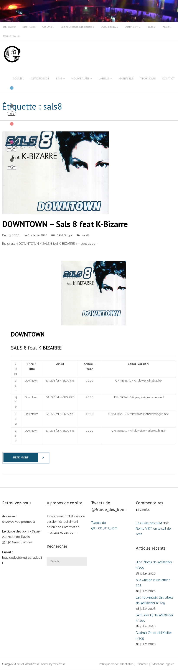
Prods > (151, 26)
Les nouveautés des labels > (77, 26)
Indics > (166, 26)
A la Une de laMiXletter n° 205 (153, 582)
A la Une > (48, 26)
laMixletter (9, 26)
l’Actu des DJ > (109, 26)
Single (68, 235)
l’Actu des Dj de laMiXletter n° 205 (154, 617)
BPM (60, 235)
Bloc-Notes (28, 26)
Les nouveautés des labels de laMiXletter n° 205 (154, 600)
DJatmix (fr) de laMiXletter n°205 (154, 635)
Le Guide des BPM (35, 235)
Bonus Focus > (12, 35)
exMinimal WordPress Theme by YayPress (37, 664)
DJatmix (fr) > (132, 26)
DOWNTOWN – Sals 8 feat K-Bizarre (65, 223)
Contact (143, 664)
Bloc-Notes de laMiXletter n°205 (154, 564)
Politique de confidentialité (116, 664)
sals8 (85, 235)
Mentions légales (163, 664)
